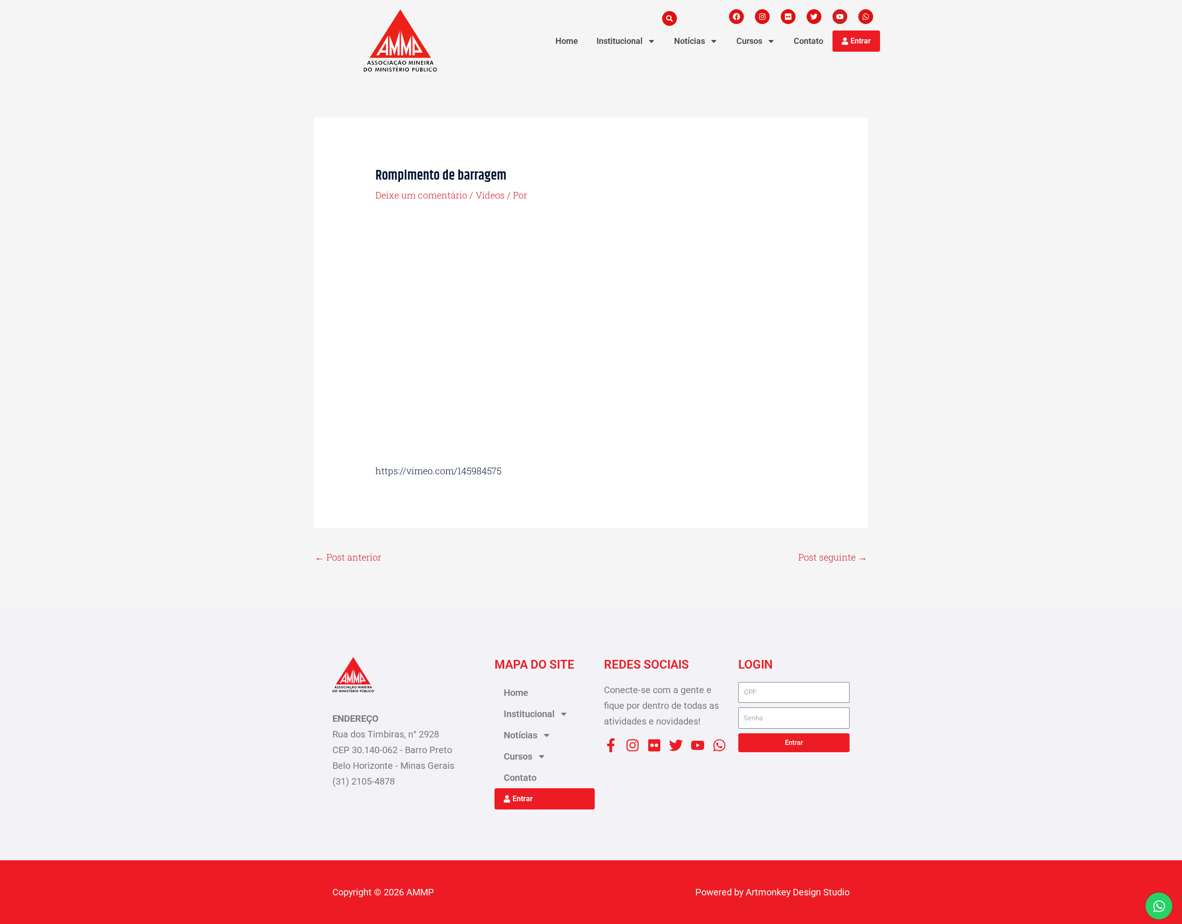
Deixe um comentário (421, 195)
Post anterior (348, 557)
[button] (669, 18)
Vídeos (490, 195)
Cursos (749, 41)
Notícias (689, 41)
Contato (808, 41)
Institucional (620, 41)
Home (566, 41)
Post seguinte (832, 557)
